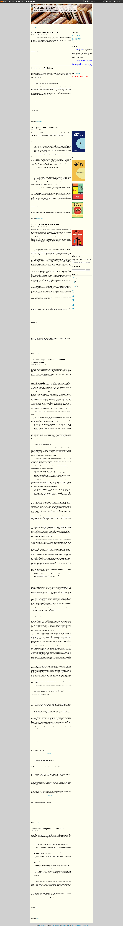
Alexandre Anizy (44, 7)
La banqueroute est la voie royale (45, 224)
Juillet (75, 280)
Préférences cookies (86, 925)
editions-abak (78, 73)
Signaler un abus (63, 925)
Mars (74, 285)
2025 (73, 289)
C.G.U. (69, 925)
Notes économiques (39, 218)
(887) (76, 35)
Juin (74, 281)
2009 (73, 309)
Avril (75, 283)
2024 (73, 290)
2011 (73, 307)
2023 (73, 291)
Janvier (75, 287)
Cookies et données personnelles (76, 925)
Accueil (32, 27)
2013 (73, 304)
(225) (76, 39)
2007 (73, 312)
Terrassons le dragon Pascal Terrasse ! (47, 829)
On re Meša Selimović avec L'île (44, 32)
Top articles (54, 925)
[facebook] (83, 1)
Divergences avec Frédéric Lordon (45, 127)
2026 (73, 277)
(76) (74, 40)
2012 (73, 305)
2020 (73, 295)
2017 (73, 299)
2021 (73, 294)
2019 (73, 296)
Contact (36, 27)
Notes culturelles (39, 62)
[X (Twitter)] (85, 1)
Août (74, 278)
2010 (73, 308)
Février (75, 286)
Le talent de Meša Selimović (42, 68)
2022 (73, 292)
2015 (73, 301)
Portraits (37, 918)
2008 (73, 310)
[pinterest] (87, 1)
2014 (73, 303)
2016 (73, 300)
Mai (74, 282)
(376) (76, 37)
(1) (77, 42)
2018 (73, 298)
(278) (77, 38)
